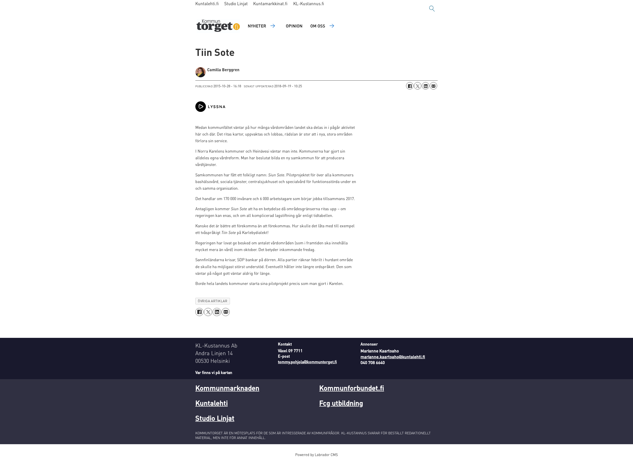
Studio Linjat (236, 3)
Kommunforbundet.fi (351, 387)
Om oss (317, 25)
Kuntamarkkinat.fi (270, 3)
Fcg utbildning (341, 402)
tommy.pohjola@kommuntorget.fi (307, 361)
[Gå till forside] (218, 26)
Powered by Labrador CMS (316, 454)
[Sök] (432, 8)
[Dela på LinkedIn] (425, 86)
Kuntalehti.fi (207, 3)
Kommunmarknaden (227, 387)
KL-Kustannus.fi (308, 3)
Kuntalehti (211, 402)
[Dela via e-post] (433, 86)
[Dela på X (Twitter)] (417, 86)
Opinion (294, 25)
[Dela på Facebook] (409, 86)
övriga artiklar (212, 301)
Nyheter (257, 25)
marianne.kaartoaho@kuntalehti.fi (393, 356)
